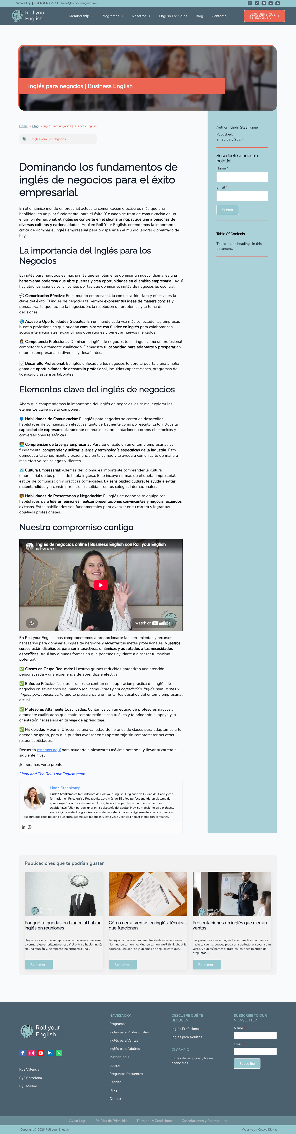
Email (222, 187)
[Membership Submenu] (93, 16)
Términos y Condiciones (155, 1120)
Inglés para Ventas (123, 1040)
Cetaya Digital (267, 1130)
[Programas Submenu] (123, 16)
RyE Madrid (28, 1086)
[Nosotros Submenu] (150, 16)
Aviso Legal (78, 1120)
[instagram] (257, 3)
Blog (199, 16)
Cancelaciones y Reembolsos (204, 1120)
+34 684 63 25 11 (46, 3)
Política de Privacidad (112, 1120)
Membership (79, 16)
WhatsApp (23, 3)
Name (222, 168)
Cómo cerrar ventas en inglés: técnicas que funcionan (148, 925)
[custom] (277, 3)
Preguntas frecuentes (126, 1073)
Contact (115, 1098)
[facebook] (250, 3)
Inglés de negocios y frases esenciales (193, 1060)
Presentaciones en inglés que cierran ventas (230, 925)
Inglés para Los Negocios (49, 139)
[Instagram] (30, 827)
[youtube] (264, 3)
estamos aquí (49, 749)
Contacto (219, 16)
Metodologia (119, 1057)
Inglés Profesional (186, 1028)
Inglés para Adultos (124, 1048)
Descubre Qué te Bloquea (262, 16)
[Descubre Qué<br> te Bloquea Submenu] (280, 16)
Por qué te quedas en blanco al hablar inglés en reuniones (63, 925)
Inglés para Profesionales (129, 1032)
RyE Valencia (29, 1069)
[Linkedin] (24, 827)
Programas (110, 16)
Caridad (115, 1082)
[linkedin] (270, 3)
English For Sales (173, 16)
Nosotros (139, 16)
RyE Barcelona (30, 1078)
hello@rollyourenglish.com (79, 3)
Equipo (114, 1065)
